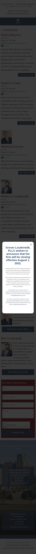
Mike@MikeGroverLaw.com (19, 295)
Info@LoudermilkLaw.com (20, 304)
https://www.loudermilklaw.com (14, 301)
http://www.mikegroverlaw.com (13, 292)
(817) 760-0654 (26, 293)
